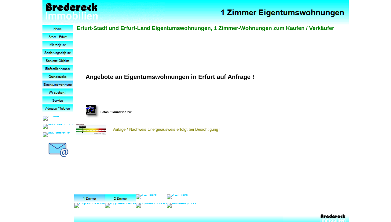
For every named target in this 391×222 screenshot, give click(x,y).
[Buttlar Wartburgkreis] (182, 205)
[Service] (57, 100)
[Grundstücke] (57, 77)
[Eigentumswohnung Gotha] (130, 205)
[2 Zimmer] (120, 198)
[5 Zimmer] (177, 196)
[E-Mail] (51, 118)
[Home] (57, 29)
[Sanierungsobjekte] (57, 53)
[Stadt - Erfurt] (57, 37)
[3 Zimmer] (147, 196)
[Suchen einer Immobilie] (58, 134)
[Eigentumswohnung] (57, 84)
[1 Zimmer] (89, 198)
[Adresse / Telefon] (57, 108)
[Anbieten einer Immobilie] (58, 126)
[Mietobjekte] (57, 45)
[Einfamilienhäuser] (57, 69)
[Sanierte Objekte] (57, 61)
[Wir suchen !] (57, 92)
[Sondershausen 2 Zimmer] (161, 205)
